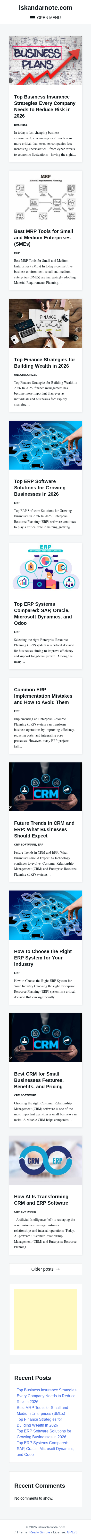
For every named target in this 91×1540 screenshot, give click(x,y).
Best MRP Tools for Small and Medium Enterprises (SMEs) (43, 238)
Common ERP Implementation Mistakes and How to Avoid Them (43, 696)
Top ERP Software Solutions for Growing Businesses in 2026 (40, 488)
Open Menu (48, 18)
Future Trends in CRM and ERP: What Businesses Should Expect (44, 829)
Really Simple (39, 1532)
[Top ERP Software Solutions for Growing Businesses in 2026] (45, 445)
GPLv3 (72, 1532)
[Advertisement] (45, 1319)
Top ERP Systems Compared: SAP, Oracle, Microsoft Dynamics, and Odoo (45, 1449)
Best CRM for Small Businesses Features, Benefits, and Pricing (39, 1080)
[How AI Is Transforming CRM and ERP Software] (45, 1160)
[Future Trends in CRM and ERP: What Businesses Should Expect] (45, 786)
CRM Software (25, 844)
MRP (17, 252)
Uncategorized (25, 374)
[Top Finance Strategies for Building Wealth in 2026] (45, 323)
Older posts (42, 1269)
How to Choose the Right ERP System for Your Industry (43, 958)
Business (20, 124)
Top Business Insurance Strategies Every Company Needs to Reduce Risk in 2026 (46, 1396)
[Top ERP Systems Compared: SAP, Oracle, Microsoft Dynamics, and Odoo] (45, 567)
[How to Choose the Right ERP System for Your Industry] (45, 915)
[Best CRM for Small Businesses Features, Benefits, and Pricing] (45, 1037)
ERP (16, 502)
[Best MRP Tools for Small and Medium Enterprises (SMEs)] (45, 195)
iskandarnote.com (45, 7)
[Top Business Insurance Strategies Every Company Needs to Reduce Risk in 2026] (45, 60)
